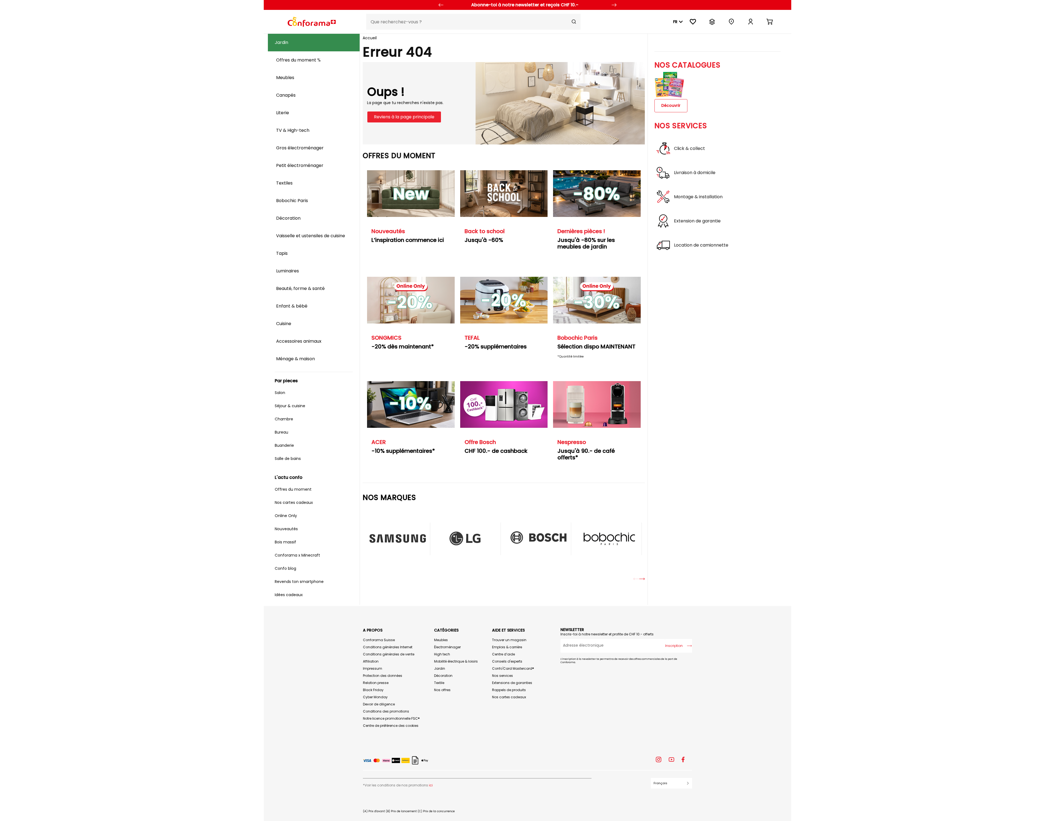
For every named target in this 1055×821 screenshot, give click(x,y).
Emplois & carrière (507, 647)
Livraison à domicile (694, 173)
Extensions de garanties (512, 682)
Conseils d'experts (507, 661)
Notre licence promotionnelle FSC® (391, 718)
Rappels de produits (509, 690)
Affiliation (371, 661)
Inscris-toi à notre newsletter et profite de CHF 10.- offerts (607, 634)
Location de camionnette (701, 245)
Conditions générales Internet (387, 647)
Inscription (674, 645)
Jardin (439, 668)
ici (431, 785)
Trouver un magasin (509, 640)
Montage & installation (698, 197)
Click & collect (689, 148)
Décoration (443, 675)
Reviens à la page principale (404, 117)
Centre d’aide (503, 654)
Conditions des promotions (386, 711)
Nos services (502, 675)
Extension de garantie (697, 221)
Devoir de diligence (379, 704)
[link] (750, 22)
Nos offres (442, 690)
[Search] (574, 22)
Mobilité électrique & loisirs (456, 661)
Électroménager (447, 647)
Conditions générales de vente (388, 654)
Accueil (370, 38)
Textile (439, 682)
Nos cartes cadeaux (509, 697)
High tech (442, 654)
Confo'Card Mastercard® (513, 668)
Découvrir (671, 105)
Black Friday (373, 690)
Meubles (441, 640)
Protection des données (382, 675)
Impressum (372, 668)
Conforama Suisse (379, 640)
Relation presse (375, 682)
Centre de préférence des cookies (390, 725)
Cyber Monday (375, 697)
